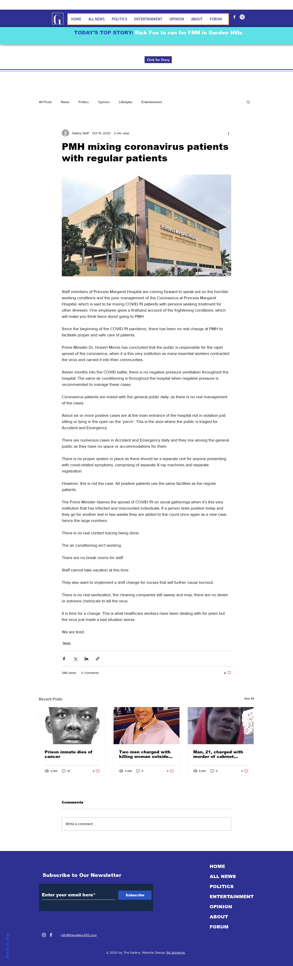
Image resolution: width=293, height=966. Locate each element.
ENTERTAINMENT (232, 896)
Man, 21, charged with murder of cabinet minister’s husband (218, 754)
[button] (248, 102)
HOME (217, 866)
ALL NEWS (223, 876)
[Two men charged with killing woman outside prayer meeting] (147, 725)
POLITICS (221, 886)
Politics (84, 102)
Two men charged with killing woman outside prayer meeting (145, 754)
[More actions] (228, 133)
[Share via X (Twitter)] (75, 658)
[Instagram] (43, 935)
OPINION (221, 906)
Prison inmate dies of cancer (68, 754)
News (65, 102)
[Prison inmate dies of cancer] (72, 725)
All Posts (45, 102)
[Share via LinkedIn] (86, 658)
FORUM (219, 926)
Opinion (104, 102)
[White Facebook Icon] (51, 935)
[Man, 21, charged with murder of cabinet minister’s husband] (221, 725)
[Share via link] (97, 658)
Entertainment (151, 102)
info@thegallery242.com (79, 935)
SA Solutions (175, 952)
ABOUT (219, 916)
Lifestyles (125, 102)
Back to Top (7, 945)
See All (249, 698)
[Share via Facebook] (64, 658)
